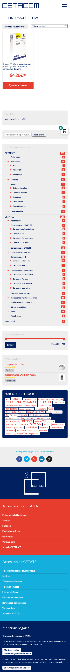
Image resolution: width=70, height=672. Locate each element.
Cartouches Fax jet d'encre (23, 238)
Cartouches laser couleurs (22, 283)
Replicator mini (56, 428)
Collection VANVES (20, 192)
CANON (16, 398)
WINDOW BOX (40, 430)
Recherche (38, 134)
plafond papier (58, 424)
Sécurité (14, 180)
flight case (57, 412)
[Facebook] (19, 459)
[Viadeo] (49, 459)
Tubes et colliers (18, 211)
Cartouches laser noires (21, 288)
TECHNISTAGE (24, 430)
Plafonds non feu (19, 206)
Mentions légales (11, 650)
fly (7, 415)
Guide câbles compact (38, 415)
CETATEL (9, 217)
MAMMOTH (17, 170)
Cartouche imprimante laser (23, 229)
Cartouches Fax (18, 233)
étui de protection (32, 434)
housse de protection (15, 418)
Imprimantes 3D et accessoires (24, 298)
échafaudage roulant (14, 434)
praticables (31, 427)
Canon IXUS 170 (30, 399)
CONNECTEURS (45, 406)
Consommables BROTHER (21, 225)
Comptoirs (17, 197)
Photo (13, 311)
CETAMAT (10, 153)
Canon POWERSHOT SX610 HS (50, 399)
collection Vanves (14, 405)
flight (48, 412)
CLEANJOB (59, 402)
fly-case (13, 415)
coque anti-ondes (26, 409)
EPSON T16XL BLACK (35, 412)
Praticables (15, 161)
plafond (47, 424)
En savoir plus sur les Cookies (17, 667)
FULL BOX (23, 415)
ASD (14, 165)
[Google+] (34, 459)
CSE (50, 408)
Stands (13, 184)
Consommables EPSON (20, 252)
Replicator (44, 427)
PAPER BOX (36, 424)
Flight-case (15, 157)
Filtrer (10, 344)
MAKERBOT (26, 421)
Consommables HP (18, 257)
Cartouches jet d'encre (21, 261)
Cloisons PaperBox (20, 188)
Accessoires (16, 221)
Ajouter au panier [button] (18, 85)
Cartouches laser (19, 265)
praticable (19, 427)
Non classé (10, 321)
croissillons (40, 409)
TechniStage (17, 174)
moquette (11, 424)
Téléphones (16, 316)
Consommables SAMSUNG (22, 270)
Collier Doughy (30, 406)
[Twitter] (27, 459)
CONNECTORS (11, 409)
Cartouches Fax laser (20, 243)
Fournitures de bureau (20, 293)
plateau (9, 428)
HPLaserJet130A (43, 418)
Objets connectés (18, 307)
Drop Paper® (18, 202)
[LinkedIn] (42, 459)
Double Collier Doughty (15, 412)
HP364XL (30, 418)
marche (51, 421)
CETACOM (13, 402)
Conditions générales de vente (17, 653)
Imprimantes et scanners (21, 302)
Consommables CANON (21, 248)
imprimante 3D (12, 421)
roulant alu (10, 431)
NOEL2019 (23, 424)
